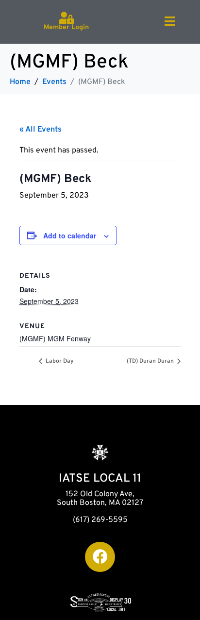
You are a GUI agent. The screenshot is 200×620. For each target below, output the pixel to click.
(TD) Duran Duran (151, 361)
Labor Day (59, 361)
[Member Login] (66, 18)
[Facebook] (100, 557)
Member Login (66, 27)
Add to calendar (69, 235)
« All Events (40, 129)
